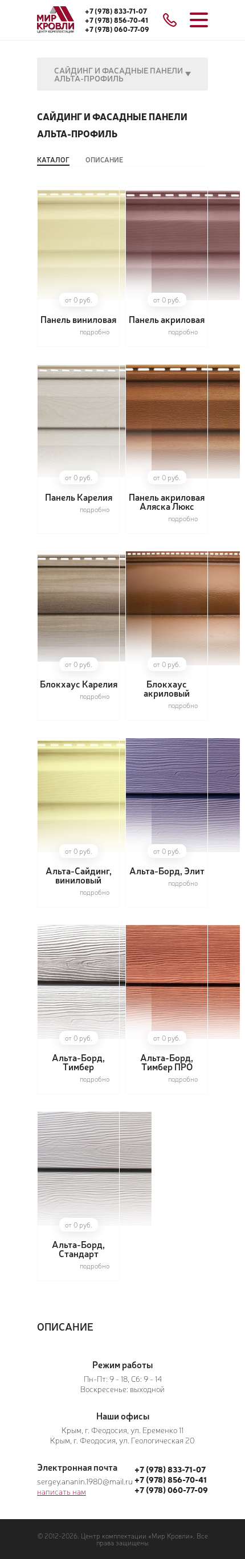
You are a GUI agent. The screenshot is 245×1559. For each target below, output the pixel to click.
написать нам (61, 1491)
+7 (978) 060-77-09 (117, 29)
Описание (104, 159)
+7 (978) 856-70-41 (116, 19)
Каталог (53, 159)
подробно (94, 331)
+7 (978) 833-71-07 (116, 10)
